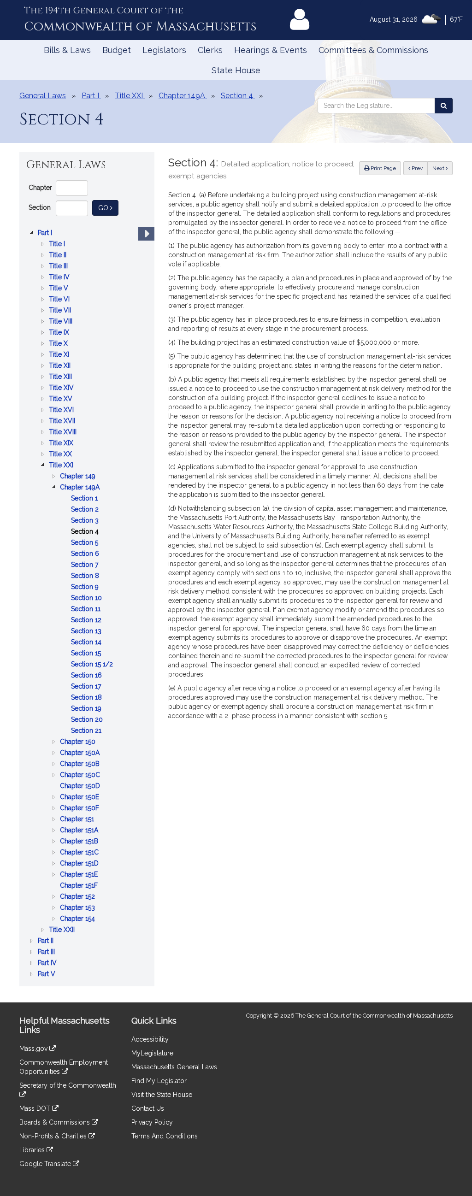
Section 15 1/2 (93, 665)
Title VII (61, 311)
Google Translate (46, 1163)
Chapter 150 (78, 742)
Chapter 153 (78, 908)
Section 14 (87, 643)
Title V (59, 289)
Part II (46, 941)
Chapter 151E (80, 875)
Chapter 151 (78, 820)
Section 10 (87, 598)
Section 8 (86, 576)
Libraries (33, 1150)
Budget (116, 50)
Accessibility (150, 1039)
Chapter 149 (78, 477)
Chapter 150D (81, 786)
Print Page (382, 168)
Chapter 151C (80, 853)
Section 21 (87, 731)
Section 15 (87, 654)
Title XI (60, 355)
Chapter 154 (78, 919)
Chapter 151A (80, 831)
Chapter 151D (80, 864)
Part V (47, 974)
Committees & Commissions (373, 50)
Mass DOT (35, 1108)
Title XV (61, 399)
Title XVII (63, 421)
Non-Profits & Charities (53, 1136)
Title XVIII (63, 432)
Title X (59, 344)
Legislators (164, 50)
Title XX (61, 455)
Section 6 (86, 554)
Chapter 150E (80, 797)
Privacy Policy (152, 1122)
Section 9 (85, 587)
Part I (46, 233)
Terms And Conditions (164, 1136)
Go (108, 208)
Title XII (60, 366)
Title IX (60, 333)
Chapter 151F (80, 886)
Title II (58, 255)
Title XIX (62, 443)
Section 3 (85, 521)
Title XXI (62, 466)
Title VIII (61, 322)
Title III (59, 266)
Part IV (48, 963)
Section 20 (88, 720)
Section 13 (87, 631)
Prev (419, 168)
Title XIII (61, 377)
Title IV (60, 278)
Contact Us (147, 1108)
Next (439, 168)
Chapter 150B (80, 764)
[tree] (87, 603)
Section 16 (87, 676)
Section (40, 207)
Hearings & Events (270, 50)
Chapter (40, 187)
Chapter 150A (80, 753)
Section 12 (87, 620)
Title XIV (62, 388)
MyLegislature (152, 1053)
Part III (47, 952)
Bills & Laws (67, 50)
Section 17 (87, 687)
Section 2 (85, 510)
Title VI (60, 300)
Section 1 (85, 499)
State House (236, 70)
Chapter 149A (80, 488)
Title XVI (62, 410)
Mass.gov (34, 1048)
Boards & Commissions (55, 1122)
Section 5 (85, 543)
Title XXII (63, 930)
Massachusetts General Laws (174, 1067)
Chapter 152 (78, 897)
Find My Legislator (159, 1080)
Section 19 (87, 709)
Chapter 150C (81, 775)
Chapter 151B (80, 842)
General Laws (42, 95)
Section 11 (86, 609)
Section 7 (85, 565)
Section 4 (85, 532)
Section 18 (87, 698)
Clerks (210, 50)
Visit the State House (161, 1094)
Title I (58, 244)
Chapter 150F (80, 808)
